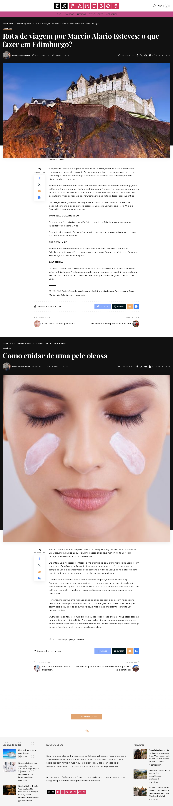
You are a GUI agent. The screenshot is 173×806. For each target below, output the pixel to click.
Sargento (70, 295)
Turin (82, 295)
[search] (154, 6)
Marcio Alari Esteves (93, 291)
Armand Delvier (23, 55)
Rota (63, 295)
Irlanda (81, 291)
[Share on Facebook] (137, 55)
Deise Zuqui (62, 639)
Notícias (7, 29)
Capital (64, 291)
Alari (59, 291)
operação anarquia (76, 639)
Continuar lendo (86, 717)
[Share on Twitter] (141, 55)
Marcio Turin (54, 295)
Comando (72, 291)
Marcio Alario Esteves (112, 291)
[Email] (145, 55)
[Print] (150, 55)
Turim (77, 295)
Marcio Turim (128, 291)
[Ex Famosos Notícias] (86, 5)
